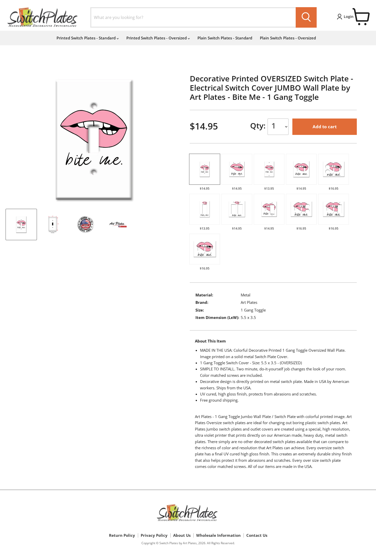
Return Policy (122, 535)
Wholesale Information (218, 535)
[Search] (306, 17)
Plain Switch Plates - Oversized (288, 37)
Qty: (259, 125)
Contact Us (256, 535)
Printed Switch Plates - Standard (87, 37)
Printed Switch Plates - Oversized (157, 37)
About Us (182, 535)
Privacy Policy (154, 535)
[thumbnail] (21, 224)
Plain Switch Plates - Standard (224, 37)
